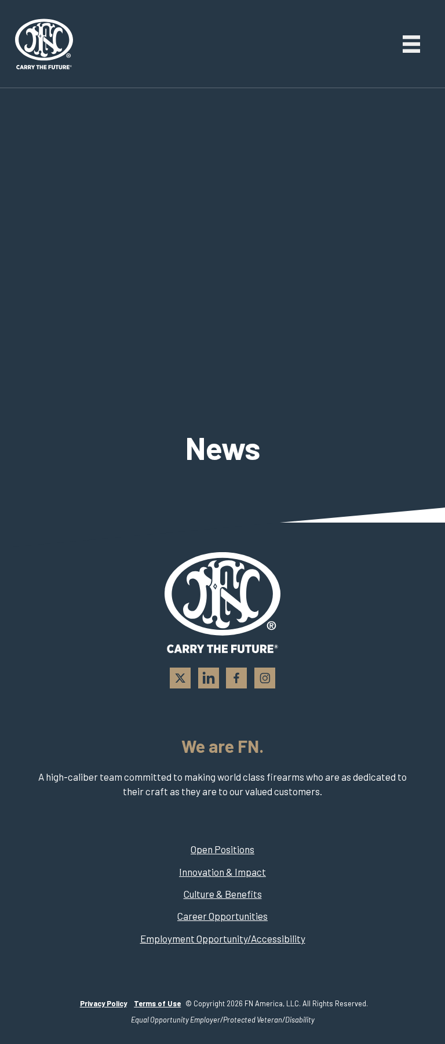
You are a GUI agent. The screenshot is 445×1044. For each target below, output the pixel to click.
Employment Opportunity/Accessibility (222, 938)
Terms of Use (157, 1003)
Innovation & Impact (222, 872)
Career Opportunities (222, 916)
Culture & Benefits (223, 894)
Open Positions (222, 849)
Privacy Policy (103, 1003)
